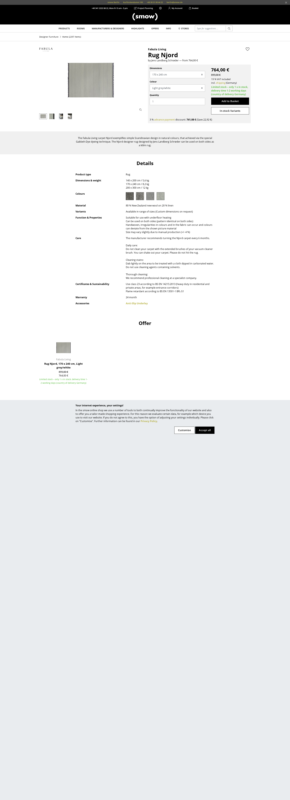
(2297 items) (71, 36)
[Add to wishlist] (247, 49)
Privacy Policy (149, 421)
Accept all (205, 430)
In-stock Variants (230, 110)
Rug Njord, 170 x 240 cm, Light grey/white (63, 365)
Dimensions (156, 68)
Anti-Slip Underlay (137, 303)
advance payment (164, 119)
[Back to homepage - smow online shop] (145, 17)
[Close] (286, 2)
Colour (153, 81)
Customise (184, 430)
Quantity (154, 95)
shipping (220, 82)
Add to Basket (230, 101)
